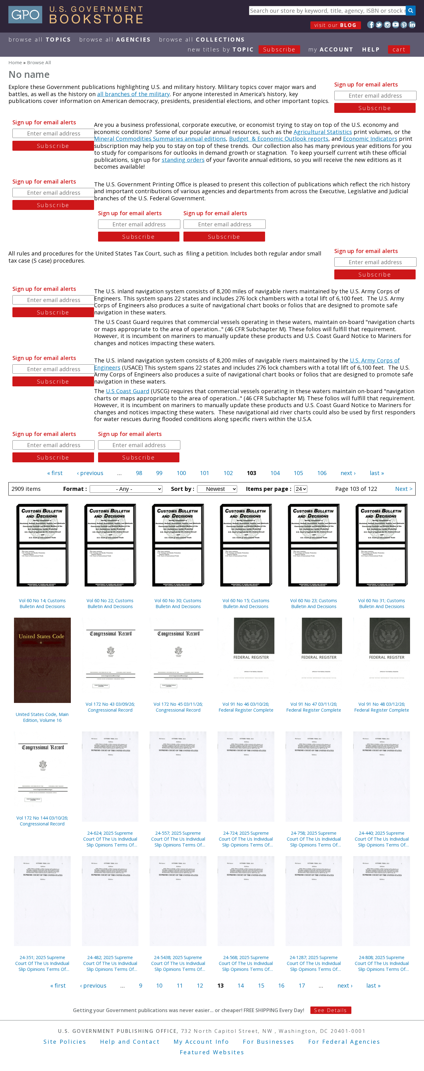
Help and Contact (130, 1041)
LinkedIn (412, 24)
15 (261, 985)
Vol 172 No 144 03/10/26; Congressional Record (42, 821)
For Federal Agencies (344, 1041)
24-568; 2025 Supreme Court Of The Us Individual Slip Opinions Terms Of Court (246, 963)
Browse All (39, 39)
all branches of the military (133, 94)
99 (159, 473)
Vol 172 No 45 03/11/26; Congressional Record (178, 707)
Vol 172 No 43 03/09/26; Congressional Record (110, 707)
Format (74, 488)
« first (55, 473)
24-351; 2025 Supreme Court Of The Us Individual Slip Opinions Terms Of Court (42, 963)
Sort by (182, 488)
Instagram (387, 24)
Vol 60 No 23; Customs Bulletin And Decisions (313, 603)
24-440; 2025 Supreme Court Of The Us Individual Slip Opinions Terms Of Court (382, 839)
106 (322, 473)
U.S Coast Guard (127, 391)
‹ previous (90, 473)
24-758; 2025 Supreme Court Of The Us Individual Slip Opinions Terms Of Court (314, 839)
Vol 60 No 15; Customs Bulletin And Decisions (246, 603)
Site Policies (64, 1041)
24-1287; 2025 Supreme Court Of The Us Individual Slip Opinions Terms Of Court (314, 963)
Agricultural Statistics (323, 132)
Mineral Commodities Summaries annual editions (160, 138)
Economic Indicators (370, 138)
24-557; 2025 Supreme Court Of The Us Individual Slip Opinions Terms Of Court (178, 839)
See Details (330, 1010)
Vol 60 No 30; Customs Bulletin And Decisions (178, 603)
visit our (335, 25)
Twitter (379, 24)
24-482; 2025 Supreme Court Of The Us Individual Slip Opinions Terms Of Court (110, 963)
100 (181, 473)
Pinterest (404, 24)
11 (180, 985)
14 (240, 985)
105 (298, 473)
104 (275, 473)
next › (348, 473)
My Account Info (201, 1041)
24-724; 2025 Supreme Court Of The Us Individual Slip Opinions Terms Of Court (246, 839)
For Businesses (269, 1041)
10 (159, 985)
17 (302, 985)
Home (15, 62)
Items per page (268, 488)
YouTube (395, 24)
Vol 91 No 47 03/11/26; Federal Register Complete (313, 707)
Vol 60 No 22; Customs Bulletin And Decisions (110, 603)
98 (139, 473)
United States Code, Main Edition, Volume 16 (42, 717)
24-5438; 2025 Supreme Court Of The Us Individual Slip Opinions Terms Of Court (178, 963)
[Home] (78, 21)
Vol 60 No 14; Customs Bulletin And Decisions (42, 603)
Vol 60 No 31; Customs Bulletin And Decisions (381, 603)
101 (204, 473)
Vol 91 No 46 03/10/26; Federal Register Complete (246, 707)
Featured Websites (212, 1052)
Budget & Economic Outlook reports (278, 138)
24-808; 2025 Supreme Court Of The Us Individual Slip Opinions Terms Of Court (382, 963)
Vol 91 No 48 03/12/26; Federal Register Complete (381, 707)
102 (228, 473)
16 (281, 985)
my (331, 49)
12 (200, 985)
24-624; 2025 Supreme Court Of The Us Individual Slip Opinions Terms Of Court (110, 839)
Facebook (370, 24)
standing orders (183, 159)
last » (377, 473)
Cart (399, 49)
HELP (371, 49)
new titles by (241, 49)
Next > (404, 488)
